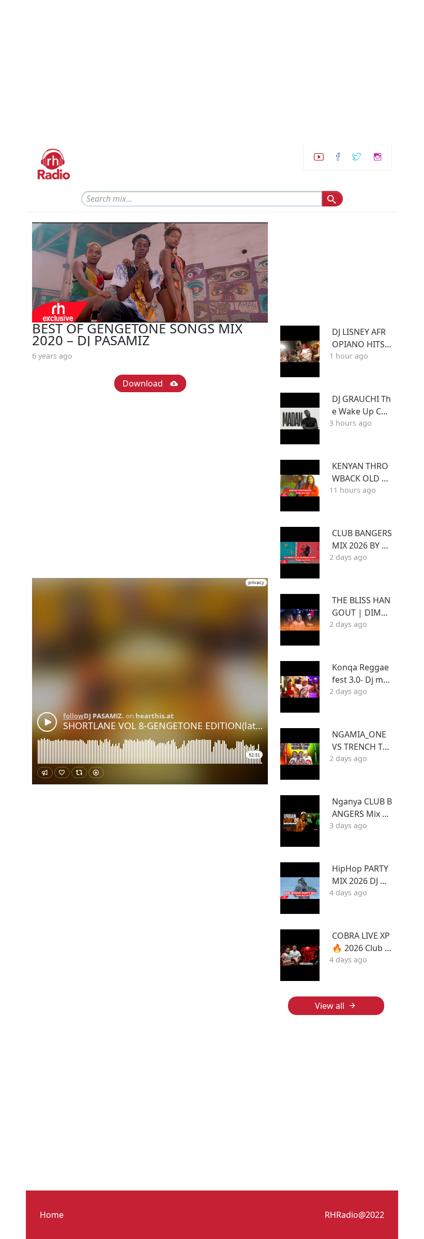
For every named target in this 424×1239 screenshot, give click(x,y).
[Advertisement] (212, 72)
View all (329, 1005)
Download (144, 383)
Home (52, 1214)
